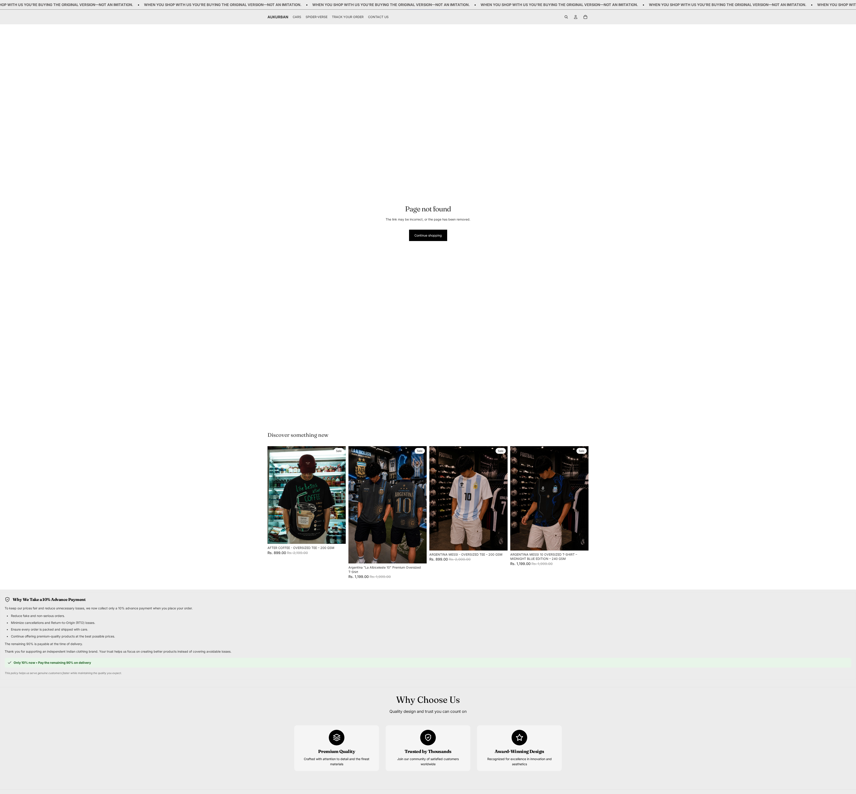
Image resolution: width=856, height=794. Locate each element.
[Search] (566, 17)
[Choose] (339, 537)
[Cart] (585, 17)
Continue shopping (428, 235)
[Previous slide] (274, 495)
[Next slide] (339, 495)
